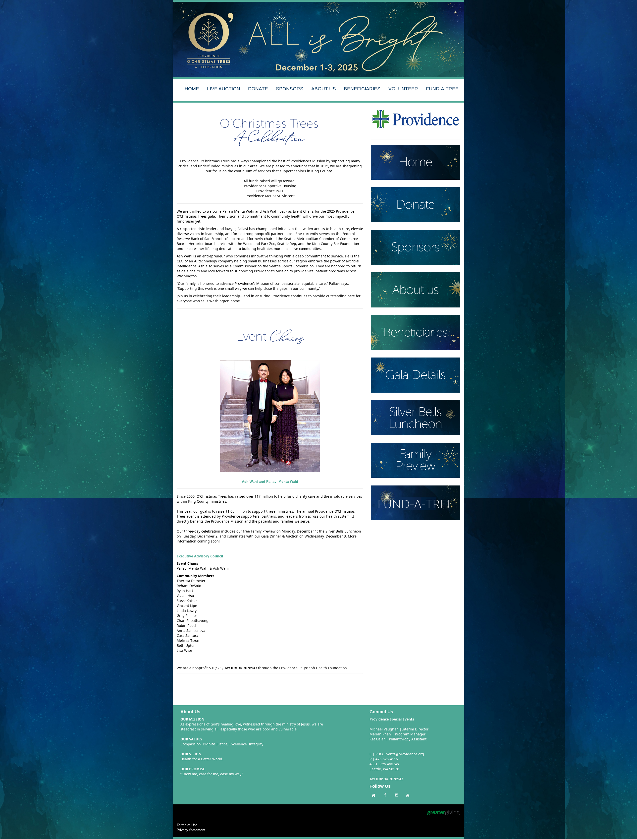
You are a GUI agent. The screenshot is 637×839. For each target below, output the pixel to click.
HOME (192, 88)
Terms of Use (187, 825)
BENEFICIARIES (362, 88)
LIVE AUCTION (223, 88)
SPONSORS (289, 88)
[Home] (375, 795)
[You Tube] (409, 795)
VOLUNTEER (403, 88)
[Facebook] (386, 795)
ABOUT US (323, 88)
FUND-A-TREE (442, 88)
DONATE (258, 88)
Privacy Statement (191, 830)
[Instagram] (397, 795)
